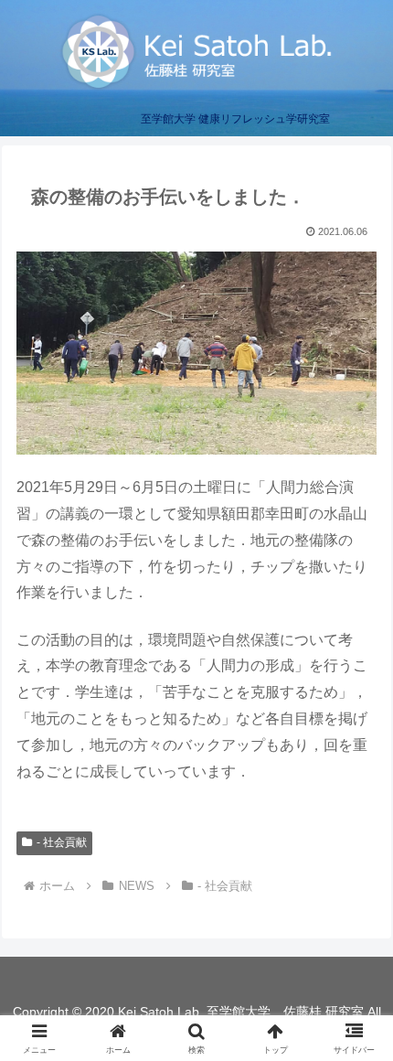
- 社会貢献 (62, 842)
